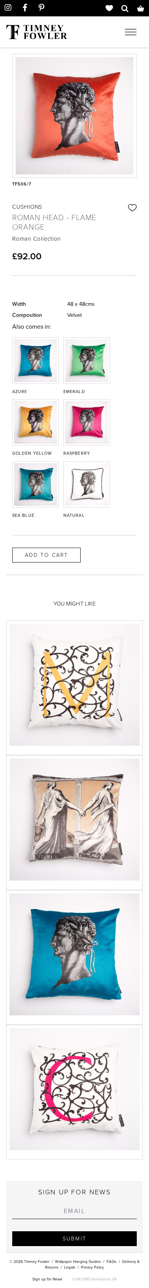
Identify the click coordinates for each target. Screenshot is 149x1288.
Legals (69, 1267)
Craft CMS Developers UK (95, 1279)
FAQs (112, 1261)
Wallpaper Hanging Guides (78, 1261)
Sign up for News (47, 1279)
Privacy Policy (92, 1267)
